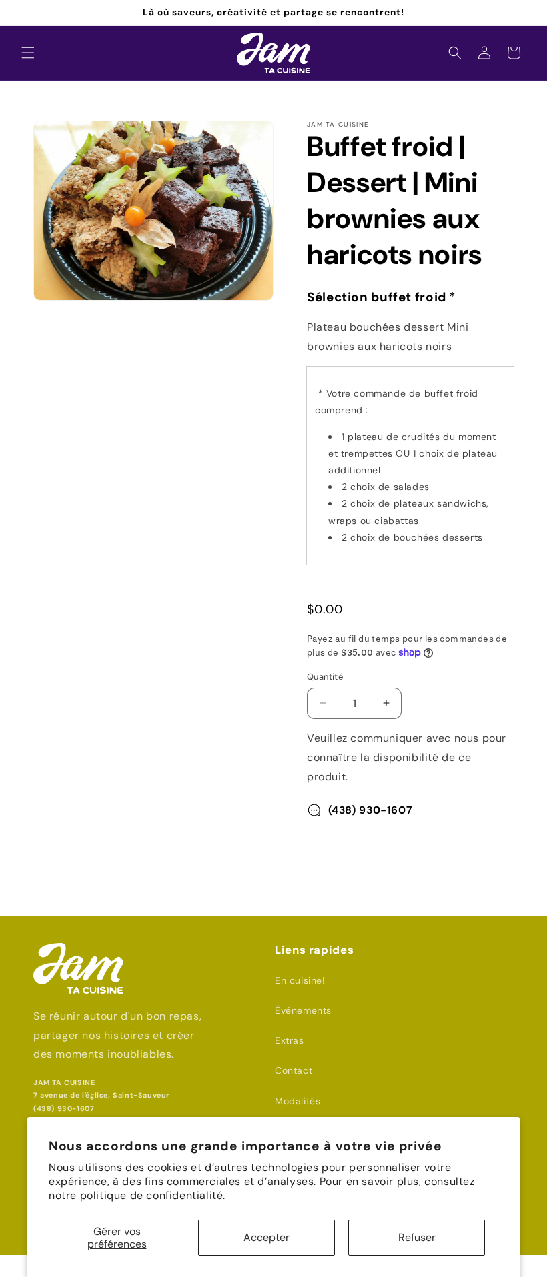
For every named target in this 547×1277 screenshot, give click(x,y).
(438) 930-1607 (370, 810)
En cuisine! (300, 980)
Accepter (266, 1237)
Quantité (325, 676)
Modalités (297, 1101)
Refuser (417, 1237)
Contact (293, 1070)
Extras (289, 1040)
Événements (303, 1010)
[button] (28, 52)
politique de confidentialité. (152, 1195)
